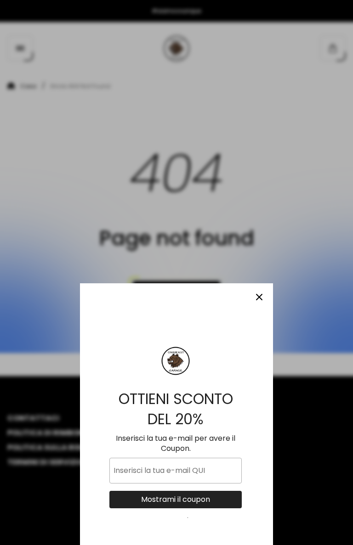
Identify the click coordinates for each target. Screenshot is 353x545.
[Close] (259, 297)
